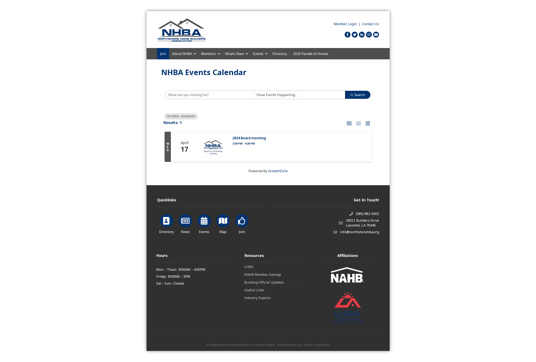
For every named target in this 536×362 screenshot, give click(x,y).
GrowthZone (278, 171)
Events (258, 53)
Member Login (345, 24)
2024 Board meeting (249, 138)
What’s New (234, 53)
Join (163, 53)
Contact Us (370, 24)
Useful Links (254, 290)
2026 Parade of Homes (310, 53)
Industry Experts (257, 298)
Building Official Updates (264, 282)
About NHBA (182, 53)
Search (359, 94)
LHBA (248, 266)
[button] (349, 123)
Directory (279, 53)
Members (208, 53)
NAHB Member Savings (262, 274)
